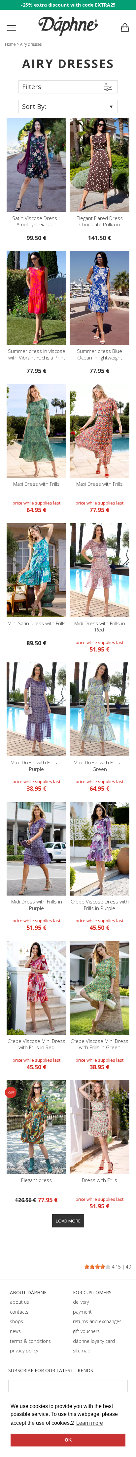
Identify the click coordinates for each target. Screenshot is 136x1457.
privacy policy (24, 1350)
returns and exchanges (97, 1321)
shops (16, 1321)
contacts (19, 1312)
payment (82, 1312)
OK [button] (68, 1440)
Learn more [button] (89, 1423)
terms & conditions (30, 1341)
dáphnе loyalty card (94, 1341)
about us (19, 1302)
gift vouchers (86, 1331)
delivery (81, 1302)
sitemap (81, 1350)
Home (10, 44)
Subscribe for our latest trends (50, 1370)
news (15, 1331)
